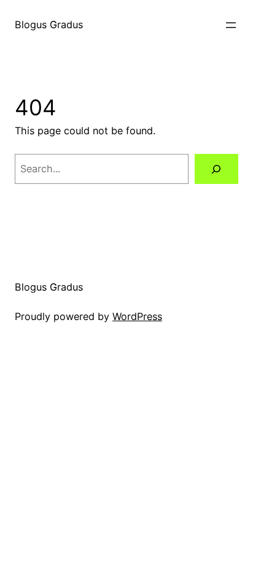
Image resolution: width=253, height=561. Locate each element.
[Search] (216, 169)
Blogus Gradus (49, 24)
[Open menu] (231, 25)
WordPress (137, 316)
